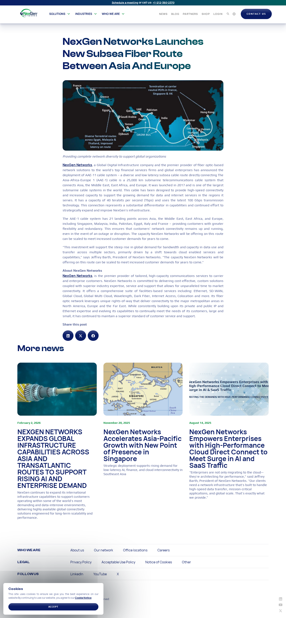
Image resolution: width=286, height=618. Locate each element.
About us (77, 550)
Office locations (135, 550)
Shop (206, 14)
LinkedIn (76, 574)
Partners (190, 14)
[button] (60, 13)
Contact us (256, 13)
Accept (53, 606)
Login (218, 14)
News (163, 14)
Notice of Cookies (158, 562)
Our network (103, 550)
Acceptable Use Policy (118, 562)
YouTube (100, 574)
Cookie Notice (83, 598)
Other (186, 562)
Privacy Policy (80, 562)
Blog (175, 14)
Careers (163, 550)
